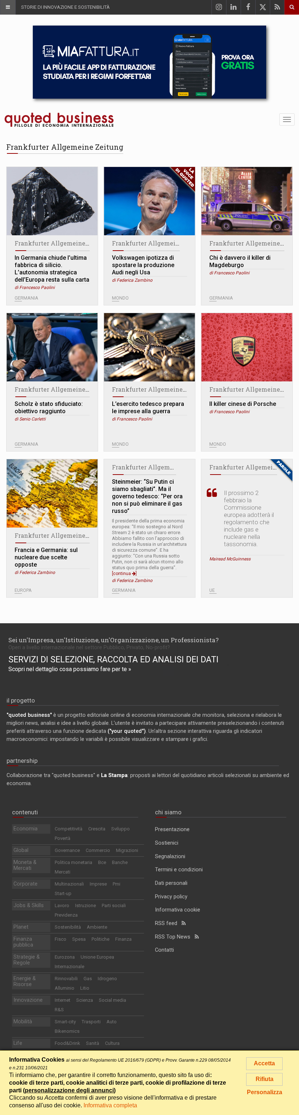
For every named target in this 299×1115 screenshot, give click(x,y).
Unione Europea (97, 957)
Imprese (98, 884)
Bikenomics (67, 1031)
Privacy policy (171, 897)
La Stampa (114, 775)
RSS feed (168, 923)
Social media (112, 1000)
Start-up (63, 893)
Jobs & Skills (28, 905)
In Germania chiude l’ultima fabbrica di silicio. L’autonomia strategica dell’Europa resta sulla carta (52, 268)
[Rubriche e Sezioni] (7, 7)
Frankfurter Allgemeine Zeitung (62, 243)
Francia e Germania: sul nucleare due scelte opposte (46, 557)
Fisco (60, 939)
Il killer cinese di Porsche (242, 403)
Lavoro (62, 905)
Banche (120, 862)
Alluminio (64, 988)
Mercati (62, 872)
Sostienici (166, 843)
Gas (88, 978)
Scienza (84, 1000)
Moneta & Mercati (24, 865)
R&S (59, 1009)
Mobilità (22, 1022)
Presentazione (172, 829)
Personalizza (264, 1092)
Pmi (116, 884)
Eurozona (65, 957)
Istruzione (85, 905)
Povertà (62, 838)
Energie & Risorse (24, 981)
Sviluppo (120, 829)
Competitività (68, 829)
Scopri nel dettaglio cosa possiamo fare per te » (69, 669)
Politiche (100, 939)
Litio (84, 988)
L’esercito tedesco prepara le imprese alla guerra (148, 407)
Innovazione (28, 1000)
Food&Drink (67, 1043)
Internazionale (69, 966)
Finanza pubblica (23, 942)
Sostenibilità (68, 927)
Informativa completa (110, 1105)
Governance (67, 850)
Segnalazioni (170, 856)
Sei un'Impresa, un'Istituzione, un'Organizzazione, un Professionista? (113, 640)
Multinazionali (69, 884)
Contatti (164, 950)
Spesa (79, 939)
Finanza (123, 939)
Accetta (264, 1063)
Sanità (92, 1043)
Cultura (112, 1043)
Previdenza (66, 915)
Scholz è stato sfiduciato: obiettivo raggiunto (49, 407)
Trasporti (91, 1021)
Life (17, 1043)
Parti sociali (114, 905)
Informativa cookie (177, 910)
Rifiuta (264, 1079)
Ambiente (97, 927)
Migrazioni (127, 850)
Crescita (96, 829)
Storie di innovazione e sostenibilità (65, 7)
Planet (20, 927)
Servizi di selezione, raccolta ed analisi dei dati (113, 659)
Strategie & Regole (26, 960)
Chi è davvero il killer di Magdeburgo (240, 261)
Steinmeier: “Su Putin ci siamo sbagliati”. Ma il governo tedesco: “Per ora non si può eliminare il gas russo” (147, 496)
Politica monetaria (73, 862)
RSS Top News (175, 937)
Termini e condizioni (179, 870)
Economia (25, 829)
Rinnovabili (66, 978)
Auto (111, 1021)
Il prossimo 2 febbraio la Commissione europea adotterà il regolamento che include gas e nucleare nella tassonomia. (249, 518)
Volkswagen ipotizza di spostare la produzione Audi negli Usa (143, 265)
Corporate (25, 884)
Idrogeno (107, 978)
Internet (62, 1000)
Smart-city (65, 1021)
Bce (102, 862)
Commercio (98, 850)
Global (20, 850)
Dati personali (171, 883)
